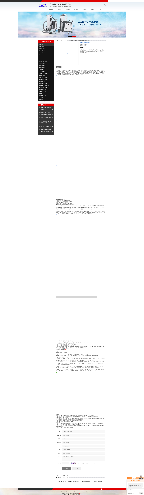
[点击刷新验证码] (73, 463)
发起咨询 (141, 493)
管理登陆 (86, 491)
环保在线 (79, 494)
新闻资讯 (65, 491)
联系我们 (75, 491)
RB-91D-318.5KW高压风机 (86, 481)
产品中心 (72, 40)
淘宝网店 (101, 9)
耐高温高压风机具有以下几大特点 (45, 112)
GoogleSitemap (80, 491)
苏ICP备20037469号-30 (70, 494)
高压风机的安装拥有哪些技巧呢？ (45, 129)
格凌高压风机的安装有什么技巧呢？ (45, 121)
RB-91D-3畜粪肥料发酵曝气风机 (63, 475)
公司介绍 (61, 491)
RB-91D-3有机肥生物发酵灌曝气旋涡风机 (74, 481)
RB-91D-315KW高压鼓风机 (98, 481)
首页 (69, 40)
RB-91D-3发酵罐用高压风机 (62, 481)
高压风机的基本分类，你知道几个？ (45, 107)
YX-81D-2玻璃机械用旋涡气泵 (63, 473)
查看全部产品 (46, 101)
